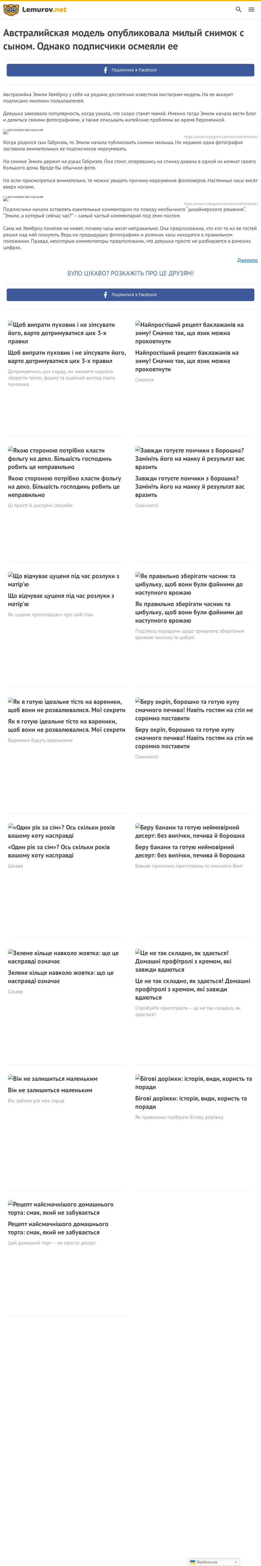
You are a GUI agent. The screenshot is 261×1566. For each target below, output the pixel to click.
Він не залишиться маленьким (50, 1090)
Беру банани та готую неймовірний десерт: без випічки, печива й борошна (190, 851)
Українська (206, 1562)
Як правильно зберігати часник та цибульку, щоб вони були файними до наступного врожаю (189, 612)
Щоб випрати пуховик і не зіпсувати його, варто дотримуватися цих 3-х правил (67, 356)
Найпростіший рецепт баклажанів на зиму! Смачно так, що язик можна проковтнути (187, 360)
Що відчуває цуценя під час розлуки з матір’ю (61, 599)
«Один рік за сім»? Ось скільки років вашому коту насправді (59, 851)
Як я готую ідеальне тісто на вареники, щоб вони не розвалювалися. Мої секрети (66, 725)
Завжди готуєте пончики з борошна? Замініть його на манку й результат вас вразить (190, 486)
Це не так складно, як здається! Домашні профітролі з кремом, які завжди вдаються (192, 989)
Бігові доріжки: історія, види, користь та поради (191, 1102)
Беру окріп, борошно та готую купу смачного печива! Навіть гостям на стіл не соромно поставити (194, 737)
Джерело (247, 260)
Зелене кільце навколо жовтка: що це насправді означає (61, 976)
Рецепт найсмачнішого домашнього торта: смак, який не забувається (58, 1228)
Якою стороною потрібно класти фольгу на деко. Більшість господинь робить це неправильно (64, 486)
